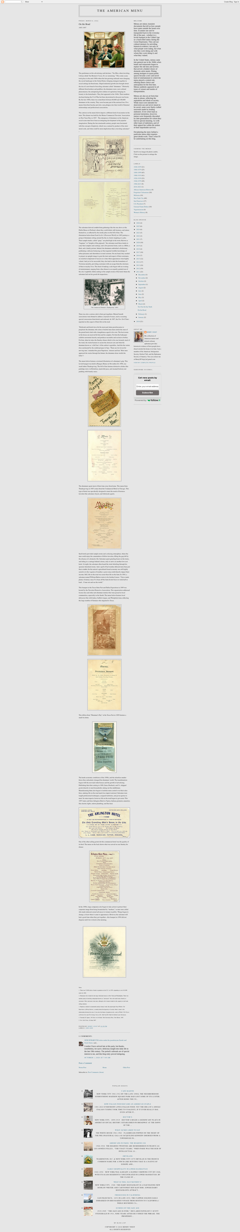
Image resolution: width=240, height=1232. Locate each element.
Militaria (137, 195)
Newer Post (82, 1067)
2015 (138, 259)
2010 (138, 321)
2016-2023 (137, 187)
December (142, 274)
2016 (138, 255)
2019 (138, 246)
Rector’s (127, 1117)
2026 (138, 223)
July (140, 291)
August (141, 287)
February (141, 314)
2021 (138, 239)
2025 (138, 226)
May (140, 297)
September (142, 284)
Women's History (139, 212)
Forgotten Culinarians (141, 192)
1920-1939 (137, 178)
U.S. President (138, 204)
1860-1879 (137, 169)
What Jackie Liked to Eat (127, 1130)
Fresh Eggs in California (127, 1195)
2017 (138, 252)
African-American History (142, 189)
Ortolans (127, 1156)
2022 (138, 236)
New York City (139, 198)
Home (105, 1067)
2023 (138, 233)
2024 (138, 229)
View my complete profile (145, 362)
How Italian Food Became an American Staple (127, 1104)
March (140, 304)
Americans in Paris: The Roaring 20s (128, 1143)
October (141, 281)
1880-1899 (89, 1028)
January (141, 317)
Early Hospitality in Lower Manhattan (128, 1169)
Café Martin (127, 1091)
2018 (138, 249)
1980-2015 (137, 184)
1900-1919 (137, 175)
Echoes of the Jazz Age (127, 1208)
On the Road (142, 310)
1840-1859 (137, 167)
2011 (138, 272)
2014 (138, 262)
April (140, 300)
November (142, 278)
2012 (138, 268)
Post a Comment (85, 1063)
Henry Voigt (152, 332)
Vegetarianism (138, 209)
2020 (138, 242)
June (140, 294)
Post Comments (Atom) (96, 1072)
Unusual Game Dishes (141, 207)
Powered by (140, 400)
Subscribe (147, 392)
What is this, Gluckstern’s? (128, 1182)
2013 (138, 265)
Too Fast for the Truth (145, 307)
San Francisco (138, 201)
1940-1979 (137, 181)
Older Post (126, 1067)
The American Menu (120, 10)
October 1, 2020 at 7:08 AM (97, 1057)
